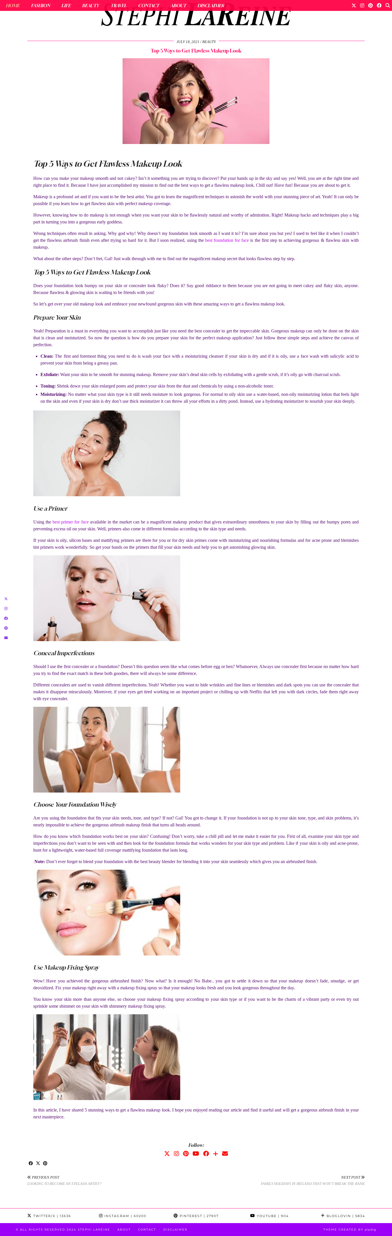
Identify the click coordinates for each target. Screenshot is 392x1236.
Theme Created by (349, 1229)
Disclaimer (210, 5)
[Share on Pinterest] (45, 1164)
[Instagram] (362, 5)
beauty (209, 42)
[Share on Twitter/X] (38, 1164)
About (178, 5)
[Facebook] (379, 5)
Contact (148, 5)
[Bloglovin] (215, 1154)
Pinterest (198, 1216)
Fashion (40, 5)
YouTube (272, 1216)
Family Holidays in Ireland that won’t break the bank (313, 1180)
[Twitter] (354, 5)
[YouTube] (196, 1154)
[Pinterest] (370, 5)
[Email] (225, 1154)
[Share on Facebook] (30, 1164)
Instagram (124, 1216)
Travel (118, 5)
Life (66, 5)
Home (13, 5)
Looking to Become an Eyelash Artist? (64, 1180)
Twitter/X (51, 1216)
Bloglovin (345, 1216)
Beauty (90, 5)
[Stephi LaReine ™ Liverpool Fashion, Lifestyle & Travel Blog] (196, 16)
